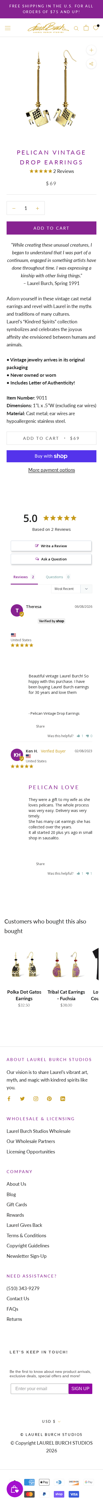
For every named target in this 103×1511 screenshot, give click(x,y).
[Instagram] (36, 1098)
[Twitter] (22, 1098)
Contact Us (18, 1298)
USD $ (49, 1421)
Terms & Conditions (26, 1235)
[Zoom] (91, 50)
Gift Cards (17, 1204)
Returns (14, 1319)
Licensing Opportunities (31, 1151)
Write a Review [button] (54, 545)
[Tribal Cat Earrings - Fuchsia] (66, 965)
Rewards (15, 1215)
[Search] (76, 27)
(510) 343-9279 (23, 1288)
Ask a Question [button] (54, 559)
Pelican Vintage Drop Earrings (53, 705)
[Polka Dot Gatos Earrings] (24, 965)
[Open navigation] (7, 27)
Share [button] (40, 726)
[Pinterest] (49, 1098)
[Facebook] (9, 1098)
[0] (95, 27)
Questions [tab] (54, 576)
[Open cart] (86, 28)
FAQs (12, 1309)
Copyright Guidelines (28, 1245)
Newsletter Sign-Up (27, 1256)
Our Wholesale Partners (31, 1141)
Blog (11, 1194)
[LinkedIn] (62, 1098)
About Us (16, 1184)
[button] (80, 736)
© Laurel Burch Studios (51, 1434)
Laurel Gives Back (24, 1225)
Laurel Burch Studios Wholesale (39, 1131)
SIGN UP (80, 1388)
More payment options (51, 470)
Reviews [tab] (20, 576)
